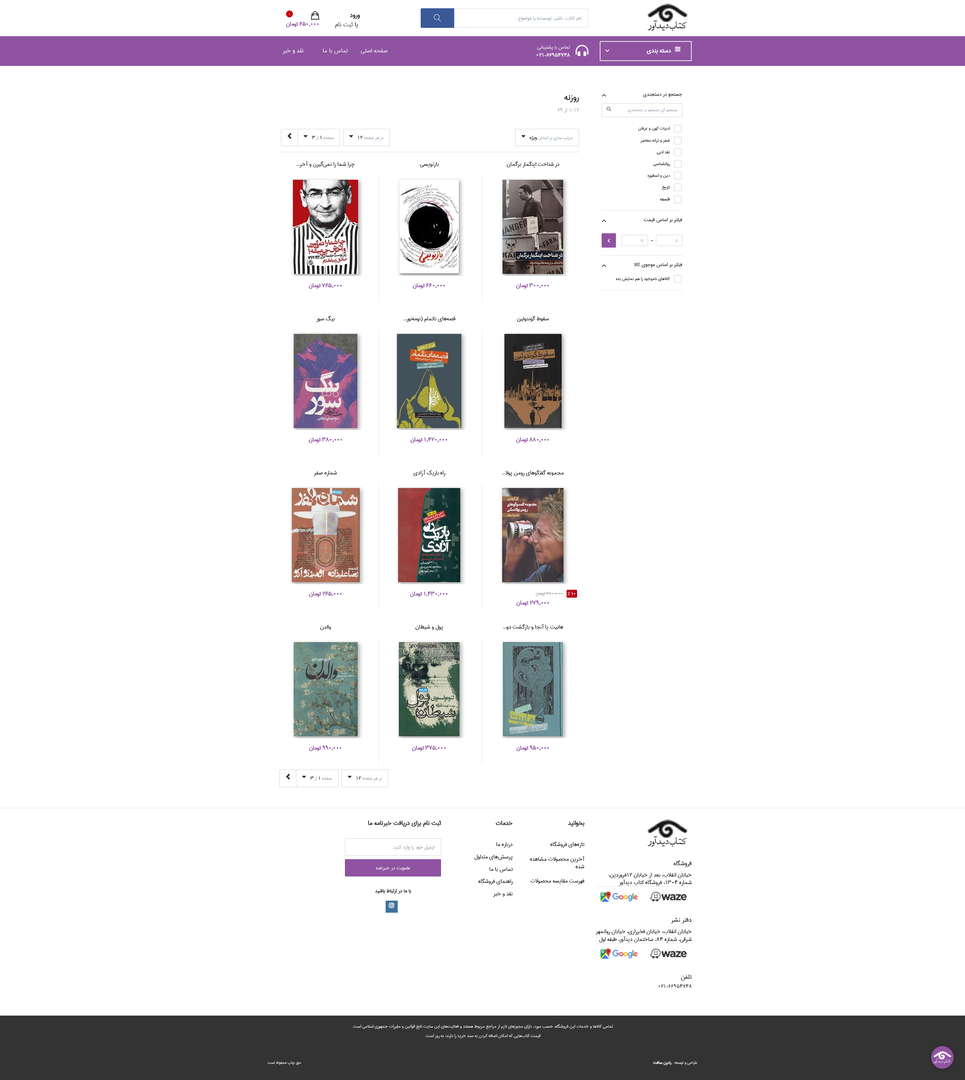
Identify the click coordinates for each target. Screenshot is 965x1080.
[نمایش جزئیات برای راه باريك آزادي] (429, 535)
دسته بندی (660, 51)
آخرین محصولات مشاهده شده (557, 863)
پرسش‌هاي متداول (493, 857)
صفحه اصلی (374, 50)
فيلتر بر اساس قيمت (663, 219)
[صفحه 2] (289, 138)
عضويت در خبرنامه (393, 867)
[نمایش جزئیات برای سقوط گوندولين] (532, 381)
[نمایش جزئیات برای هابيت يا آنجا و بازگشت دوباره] (532, 689)
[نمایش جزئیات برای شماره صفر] (325, 535)
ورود (355, 15)
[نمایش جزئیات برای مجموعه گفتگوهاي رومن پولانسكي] (532, 535)
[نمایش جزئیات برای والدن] (325, 689)
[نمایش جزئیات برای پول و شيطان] (429, 689)
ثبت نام (344, 24)
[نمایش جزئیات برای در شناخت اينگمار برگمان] (532, 227)
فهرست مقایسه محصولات (557, 881)
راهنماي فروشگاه (495, 881)
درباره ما (504, 844)
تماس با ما (335, 50)
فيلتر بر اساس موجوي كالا (658, 264)
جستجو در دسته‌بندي (662, 94)
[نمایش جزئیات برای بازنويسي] (429, 227)
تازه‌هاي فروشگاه (567, 844)
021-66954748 (553, 55)
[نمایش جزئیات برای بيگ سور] (325, 381)
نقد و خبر (293, 50)
